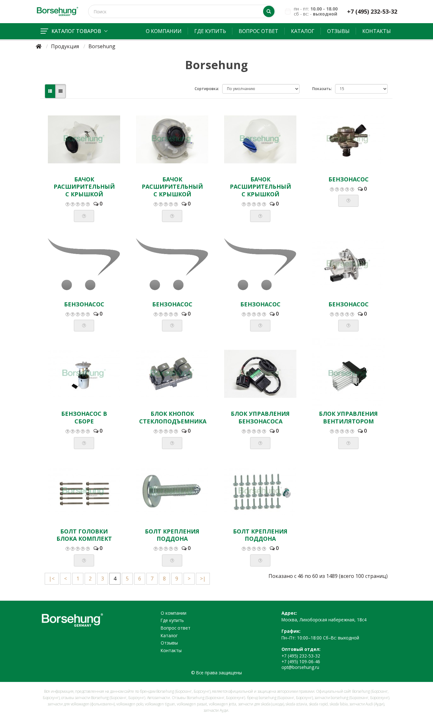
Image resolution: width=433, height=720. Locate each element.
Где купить (210, 31)
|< (52, 578)
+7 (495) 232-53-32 (372, 11)
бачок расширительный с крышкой (84, 186)
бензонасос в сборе (84, 417)
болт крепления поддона (172, 534)
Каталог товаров (76, 31)
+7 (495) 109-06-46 (300, 661)
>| (203, 578)
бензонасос (348, 179)
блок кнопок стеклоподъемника (172, 417)
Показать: (322, 88)
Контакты (376, 31)
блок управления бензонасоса (260, 417)
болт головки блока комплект (84, 534)
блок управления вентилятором (348, 417)
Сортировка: (207, 88)
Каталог (302, 31)
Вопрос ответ (258, 31)
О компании (164, 31)
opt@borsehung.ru (300, 667)
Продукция (65, 46)
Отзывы (338, 31)
